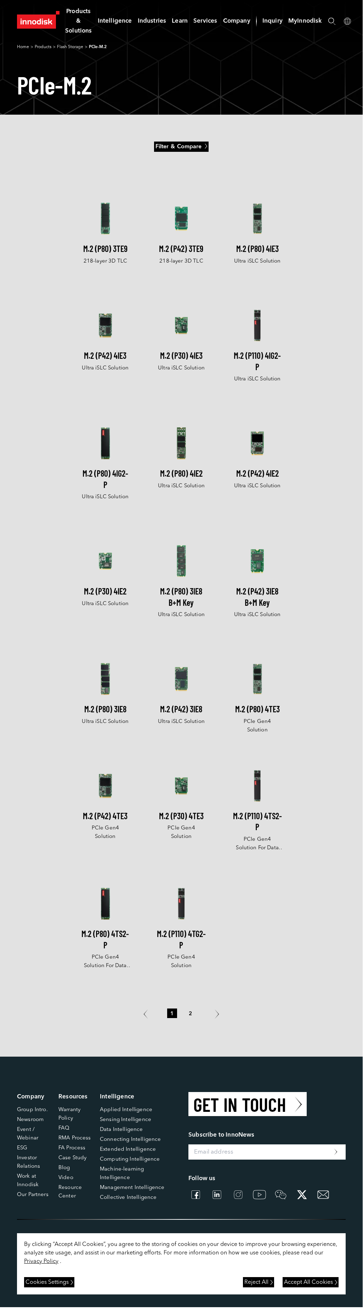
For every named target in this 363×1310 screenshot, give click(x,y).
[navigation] (115, 21)
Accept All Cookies (308, 1282)
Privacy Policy (41, 1261)
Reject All (256, 1282)
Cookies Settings (47, 1282)
